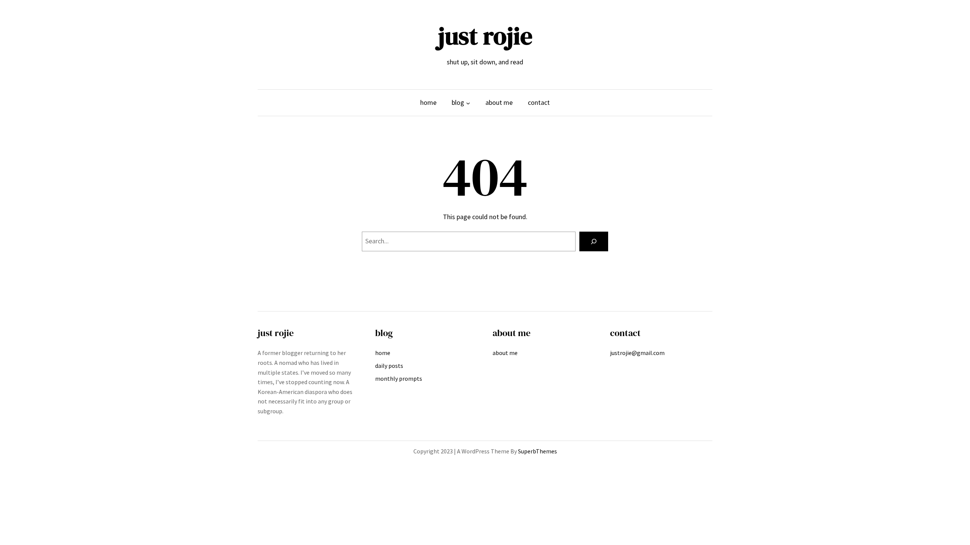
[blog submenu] (468, 103)
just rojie (485, 35)
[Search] (593, 241)
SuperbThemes (537, 451)
